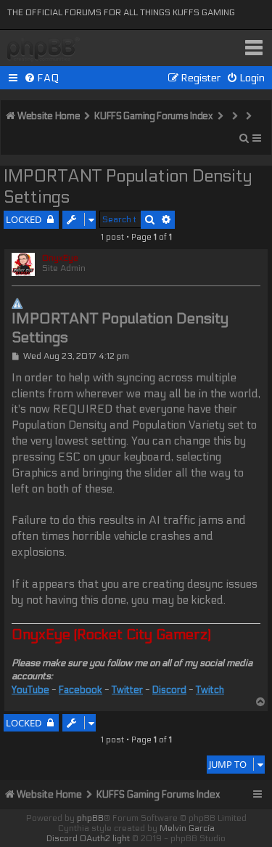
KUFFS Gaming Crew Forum (43, 49)
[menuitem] (41, 78)
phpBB (90, 818)
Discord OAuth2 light (88, 838)
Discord (169, 690)
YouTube (30, 690)
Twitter (127, 690)
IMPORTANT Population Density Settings (128, 187)
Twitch (210, 690)
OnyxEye (60, 258)
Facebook (80, 690)
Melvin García (187, 828)
